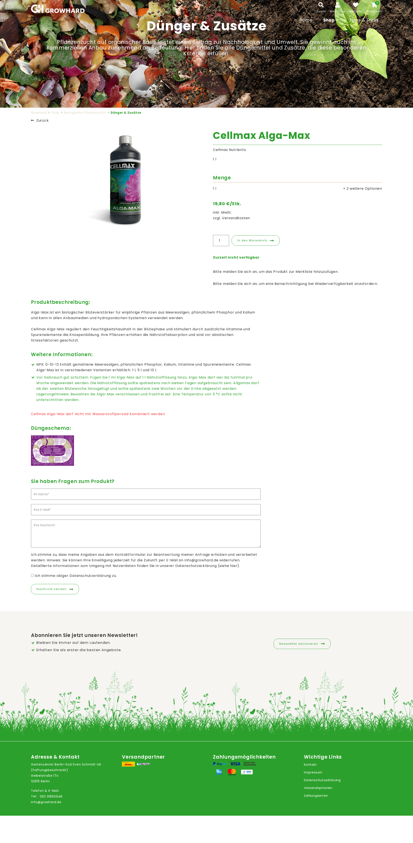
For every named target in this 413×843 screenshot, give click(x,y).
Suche (321, 11)
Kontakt (310, 764)
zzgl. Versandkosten (231, 218)
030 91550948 (51, 796)
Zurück (42, 120)
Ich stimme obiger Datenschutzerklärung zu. (76, 575)
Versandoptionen (318, 788)
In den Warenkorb (252, 240)
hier (233, 565)
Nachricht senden (51, 589)
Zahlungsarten (316, 795)
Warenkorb (374, 11)
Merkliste (356, 11)
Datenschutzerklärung (322, 780)
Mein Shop (337, 11)
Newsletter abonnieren (298, 644)
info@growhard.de (46, 802)
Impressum (313, 772)
